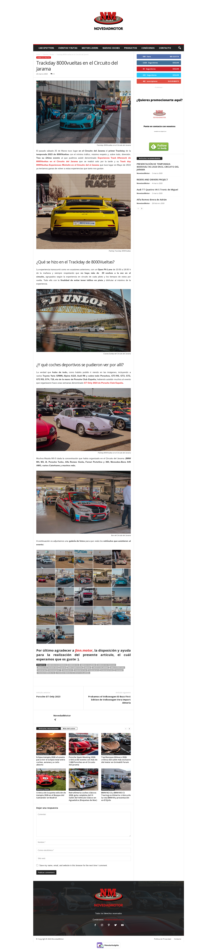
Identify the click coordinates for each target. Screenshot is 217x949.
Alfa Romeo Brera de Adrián (152, 199)
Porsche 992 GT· (54, 670)
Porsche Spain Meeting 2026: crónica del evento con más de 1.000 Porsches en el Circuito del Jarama (83, 761)
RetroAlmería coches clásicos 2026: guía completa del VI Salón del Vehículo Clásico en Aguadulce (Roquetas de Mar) (83, 796)
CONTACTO (165, 48)
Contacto (177, 939)
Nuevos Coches (111, 48)
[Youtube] (122, 925)
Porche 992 (42, 670)
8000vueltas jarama (88, 665)
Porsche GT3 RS (107, 670)
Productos (130, 48)
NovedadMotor (62, 715)
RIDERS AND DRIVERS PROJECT (152, 179)
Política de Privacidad (162, 939)
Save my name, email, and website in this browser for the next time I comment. (73, 865)
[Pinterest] (108, 925)
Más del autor (69, 728)
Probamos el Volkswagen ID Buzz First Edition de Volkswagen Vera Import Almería (109, 699)
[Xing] (55, 720)
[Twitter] (115, 925)
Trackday (119, 670)
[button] (179, 48)
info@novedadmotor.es (114, 920)
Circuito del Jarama (100, 667)
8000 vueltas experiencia (57, 665)
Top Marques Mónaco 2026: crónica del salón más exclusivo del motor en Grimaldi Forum (116, 759)
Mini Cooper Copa (117, 667)
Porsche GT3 (94, 670)
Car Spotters (46, 48)
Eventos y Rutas (67, 48)
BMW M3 (87, 667)
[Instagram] (102, 925)
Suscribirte (173, 81)
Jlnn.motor (84, 650)
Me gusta (174, 56)
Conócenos (148, 48)
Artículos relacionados (48, 728)
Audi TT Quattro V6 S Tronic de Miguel (157, 189)
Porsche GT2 (67, 670)
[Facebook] (95, 925)
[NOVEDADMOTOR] (108, 22)
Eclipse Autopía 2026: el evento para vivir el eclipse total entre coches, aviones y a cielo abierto (50, 761)
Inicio (38, 54)
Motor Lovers (90, 48)
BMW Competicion (75, 667)
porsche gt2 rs (81, 670)
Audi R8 (63, 667)
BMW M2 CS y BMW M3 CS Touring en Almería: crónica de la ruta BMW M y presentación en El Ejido (116, 796)
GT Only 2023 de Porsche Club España (103, 383)
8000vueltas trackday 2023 (48, 667)
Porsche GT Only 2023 (48, 696)
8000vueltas (73, 665)
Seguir (176, 63)
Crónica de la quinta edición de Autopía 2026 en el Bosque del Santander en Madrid (51, 795)
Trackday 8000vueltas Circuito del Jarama (73, 673)
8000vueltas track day (106, 665)
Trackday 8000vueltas (46, 673)
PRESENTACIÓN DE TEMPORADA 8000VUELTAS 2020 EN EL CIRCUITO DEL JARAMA (158, 166)
